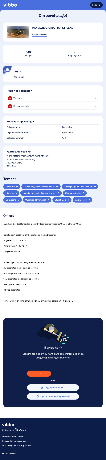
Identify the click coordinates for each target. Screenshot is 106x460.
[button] (29, 151)
